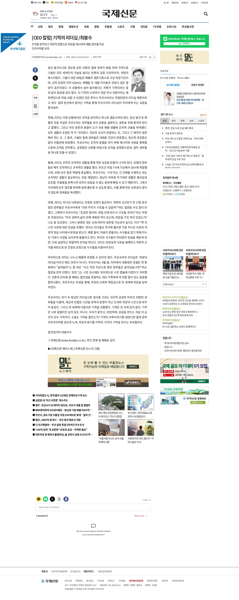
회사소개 (68, 580)
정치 (50, 27)
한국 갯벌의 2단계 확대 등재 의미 (177, 315)
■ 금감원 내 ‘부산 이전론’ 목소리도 (50, 400)
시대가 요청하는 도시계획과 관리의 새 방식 (182, 303)
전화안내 (78, 580)
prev (162, 370)
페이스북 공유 (35, 70)
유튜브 (70, 2)
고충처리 (164, 580)
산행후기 (177, 190)
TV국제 (157, 27)
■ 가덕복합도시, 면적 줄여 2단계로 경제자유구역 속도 (60, 395)
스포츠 (121, 27)
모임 (170, 186)
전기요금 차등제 (167, 78)
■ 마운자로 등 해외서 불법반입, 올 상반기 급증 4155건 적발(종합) (66, 434)
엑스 (47, 2)
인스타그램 (82, 2)
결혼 (181, 186)
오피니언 (171, 27)
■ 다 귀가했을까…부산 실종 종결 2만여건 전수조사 (58, 424)
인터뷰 (144, 27)
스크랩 (35, 114)
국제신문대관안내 (105, 571)
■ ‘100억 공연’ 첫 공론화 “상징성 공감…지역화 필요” (60, 429)
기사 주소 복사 (35, 106)
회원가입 (175, 2)
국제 (86, 27)
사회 (40, 27)
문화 (96, 27)
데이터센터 (167, 323)
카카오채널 (58, 2)
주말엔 (108, 27)
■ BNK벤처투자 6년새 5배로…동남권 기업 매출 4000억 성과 (63, 410)
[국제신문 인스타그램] (87, 348)
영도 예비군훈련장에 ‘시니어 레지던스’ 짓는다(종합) (110, 414)
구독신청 (204, 2)
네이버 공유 (35, 86)
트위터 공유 (35, 78)
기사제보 (121, 580)
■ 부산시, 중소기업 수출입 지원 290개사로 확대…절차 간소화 (64, 415)
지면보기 (184, 2)
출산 (187, 186)
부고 (197, 186)
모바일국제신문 (178, 580)
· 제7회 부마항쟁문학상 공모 (176, 343)
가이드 (168, 194)
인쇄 (35, 98)
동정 (192, 186)
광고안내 (89, 580)
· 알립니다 (168, 346)
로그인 (166, 2)
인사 (165, 186)
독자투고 (111, 580)
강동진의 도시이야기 (174, 297)
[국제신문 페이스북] (62, 348)
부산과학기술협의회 (59, 571)
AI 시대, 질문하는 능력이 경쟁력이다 (179, 326)
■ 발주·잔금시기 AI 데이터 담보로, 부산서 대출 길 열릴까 (61, 405)
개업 (176, 186)
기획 (132, 27)
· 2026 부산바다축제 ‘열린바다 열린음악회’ (182, 350)
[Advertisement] (184, 222)
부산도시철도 (183, 78)
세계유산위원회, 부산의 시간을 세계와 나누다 (183, 300)
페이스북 (37, 2)
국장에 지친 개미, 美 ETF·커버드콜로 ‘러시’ (140, 440)
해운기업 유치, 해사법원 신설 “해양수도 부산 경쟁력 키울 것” (173, 277)
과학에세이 (171, 320)
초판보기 (194, 2)
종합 (165, 120)
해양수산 (73, 27)
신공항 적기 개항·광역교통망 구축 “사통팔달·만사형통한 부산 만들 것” (196, 279)
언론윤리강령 (152, 580)
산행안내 (167, 190)
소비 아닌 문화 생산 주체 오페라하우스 (180, 311)
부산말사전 (188, 27)
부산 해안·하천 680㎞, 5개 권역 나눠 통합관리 (140, 414)
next (207, 370)
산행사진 (187, 190)
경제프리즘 (171, 308)
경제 (60, 27)
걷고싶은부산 (75, 571)
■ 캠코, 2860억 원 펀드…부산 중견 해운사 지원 (57, 419)
